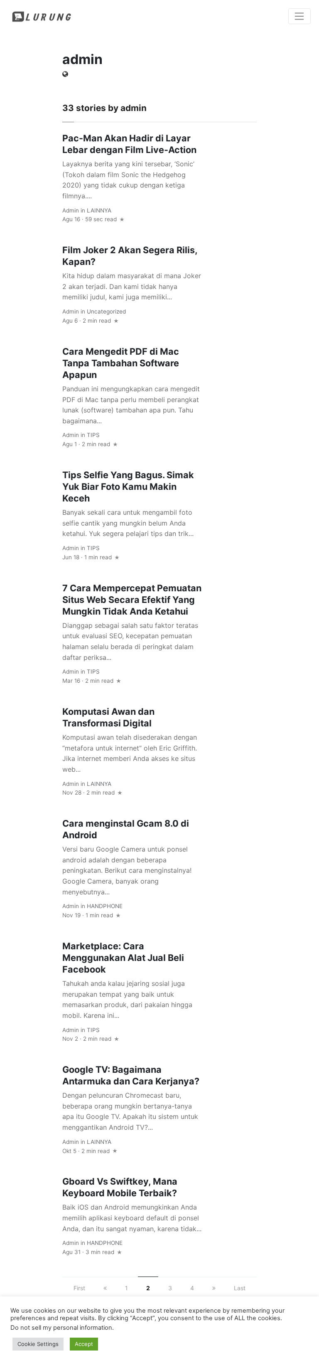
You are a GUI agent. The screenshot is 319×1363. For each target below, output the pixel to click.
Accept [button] (84, 1344)
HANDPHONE (105, 906)
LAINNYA (99, 210)
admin (70, 210)
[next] (214, 1287)
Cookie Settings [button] (38, 1344)
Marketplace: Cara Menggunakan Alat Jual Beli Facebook (123, 958)
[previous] (105, 1287)
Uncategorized (106, 311)
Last (239, 1287)
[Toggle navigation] (299, 16)
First (79, 1287)
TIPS (93, 435)
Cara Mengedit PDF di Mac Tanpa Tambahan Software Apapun (120, 363)
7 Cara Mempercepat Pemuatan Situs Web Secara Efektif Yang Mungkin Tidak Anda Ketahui (131, 600)
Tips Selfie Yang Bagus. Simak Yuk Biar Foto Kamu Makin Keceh (128, 486)
